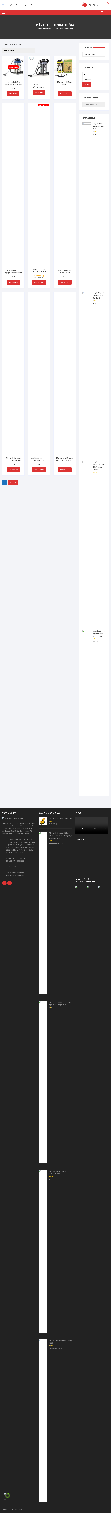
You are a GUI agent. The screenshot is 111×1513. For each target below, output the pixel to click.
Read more (13, 94)
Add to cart (64, 94)
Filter (87, 84)
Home (40, 29)
